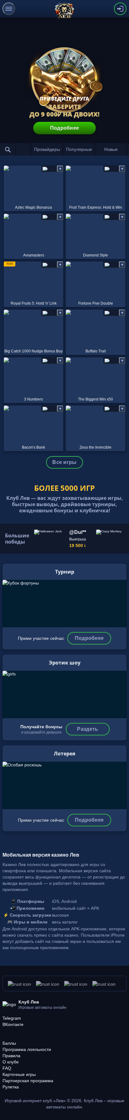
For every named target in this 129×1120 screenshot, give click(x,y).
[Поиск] (7, 149)
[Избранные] (23, 149)
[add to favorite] (60, 169)
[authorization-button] (120, 8)
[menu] (9, 8)
